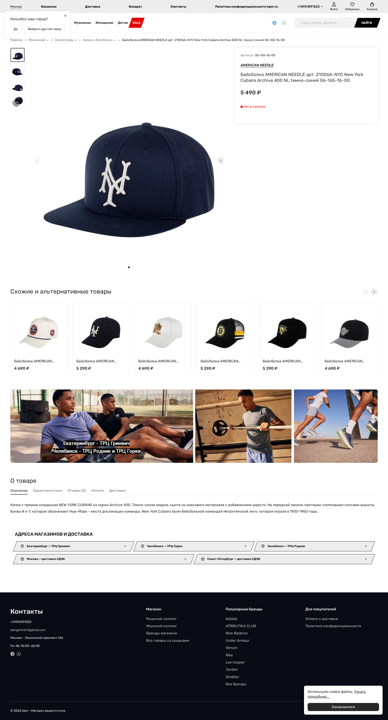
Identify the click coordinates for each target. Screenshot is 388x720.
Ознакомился (343, 707)
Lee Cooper (235, 662)
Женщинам (104, 23)
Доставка (92, 7)
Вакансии (49, 7)
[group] (129, 161)
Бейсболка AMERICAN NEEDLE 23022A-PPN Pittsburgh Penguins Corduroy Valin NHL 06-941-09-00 (286, 361)
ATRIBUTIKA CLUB (241, 626)
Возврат (135, 7)
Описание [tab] (19, 490)
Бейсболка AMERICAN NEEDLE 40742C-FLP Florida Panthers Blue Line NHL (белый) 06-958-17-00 (162, 361)
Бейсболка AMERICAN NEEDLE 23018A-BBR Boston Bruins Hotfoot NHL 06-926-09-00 (223, 361)
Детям (123, 23)
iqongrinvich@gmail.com (28, 630)
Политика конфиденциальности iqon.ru (246, 7)
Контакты (178, 7)
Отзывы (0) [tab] (77, 490)
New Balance (237, 633)
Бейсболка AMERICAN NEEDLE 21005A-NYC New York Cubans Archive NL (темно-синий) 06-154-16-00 (99, 361)
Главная (16, 40)
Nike (229, 655)
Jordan (232, 669)
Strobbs (232, 677)
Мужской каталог (161, 619)
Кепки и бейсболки (97, 40)
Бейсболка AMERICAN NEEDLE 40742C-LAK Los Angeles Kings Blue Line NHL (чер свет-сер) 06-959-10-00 (349, 361)
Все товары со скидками (167, 640)
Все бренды (236, 684)
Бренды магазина (161, 633)
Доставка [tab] (117, 490)
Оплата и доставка (321, 619)
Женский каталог (161, 626)
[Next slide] (220, 160)
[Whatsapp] (284, 23)
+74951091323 (308, 7)
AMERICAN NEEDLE (257, 65)
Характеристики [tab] (47, 490)
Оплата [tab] (97, 490)
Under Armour (237, 640)
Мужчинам (82, 23)
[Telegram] (274, 23)
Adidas (231, 619)
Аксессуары (64, 40)
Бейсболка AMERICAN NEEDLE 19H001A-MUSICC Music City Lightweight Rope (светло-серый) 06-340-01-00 (38, 361)
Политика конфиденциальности (333, 626)
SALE (136, 23)
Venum (231, 648)
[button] (129, 267)
